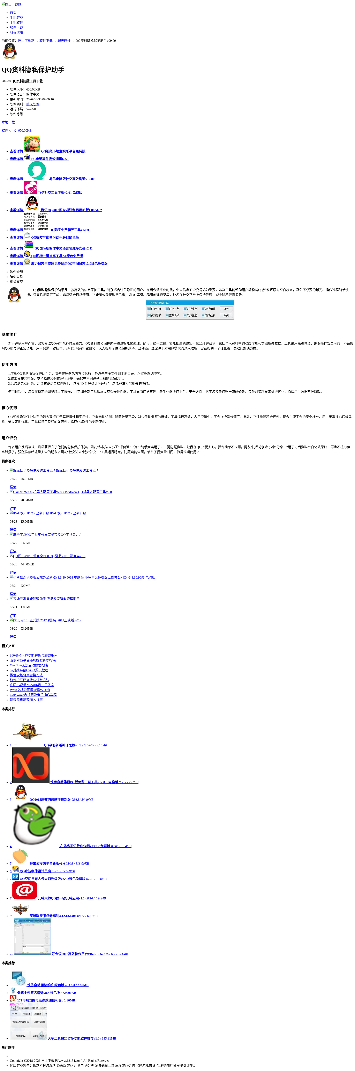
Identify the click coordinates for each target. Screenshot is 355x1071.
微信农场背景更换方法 (26, 675)
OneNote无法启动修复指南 (29, 665)
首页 (13, 12)
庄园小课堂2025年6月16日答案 (32, 685)
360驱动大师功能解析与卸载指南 (34, 655)
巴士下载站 (26, 40)
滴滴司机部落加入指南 (26, 700)
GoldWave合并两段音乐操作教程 (33, 695)
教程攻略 (16, 32)
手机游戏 (16, 17)
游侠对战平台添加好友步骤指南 (33, 660)
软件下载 (16, 27)
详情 (13, 487)
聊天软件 (64, 40)
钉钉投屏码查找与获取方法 (29, 680)
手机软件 (16, 22)
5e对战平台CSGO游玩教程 (29, 670)
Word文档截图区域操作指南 (30, 690)
